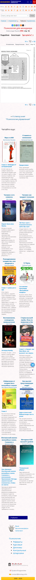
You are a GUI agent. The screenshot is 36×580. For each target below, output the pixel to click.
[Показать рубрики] (31, 2)
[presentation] (32, 44)
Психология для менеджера (18, 28)
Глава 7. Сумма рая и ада (9, 289)
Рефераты (17, 542)
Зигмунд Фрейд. (7, 350)
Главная (3, 21)
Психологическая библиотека (16, 2)
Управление (12, 21)
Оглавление (10, 44)
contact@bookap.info (19, 574)
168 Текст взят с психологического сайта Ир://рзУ (25, 225)
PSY (34, 2)
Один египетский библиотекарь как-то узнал (26, 414)
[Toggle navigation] (27, 1)
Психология (14, 538)
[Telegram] (19, 25)
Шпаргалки (18, 553)
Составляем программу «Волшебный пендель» (23, 289)
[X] (23, 25)
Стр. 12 (33, 44)
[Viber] (17, 25)
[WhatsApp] (14, 25)
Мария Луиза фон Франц (8, 225)
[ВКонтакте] (12, 25)
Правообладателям (18, 571)
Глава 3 (4, 411)
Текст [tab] (27, 44)
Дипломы (17, 547)
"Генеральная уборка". (24, 469)
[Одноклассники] (21, 25)
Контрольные (19, 550)
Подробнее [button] (4, 35)
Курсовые (17, 544)
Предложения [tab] (19, 44)
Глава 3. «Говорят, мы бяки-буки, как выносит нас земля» (26, 351)
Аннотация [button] (15, 35)
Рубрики (14, 518)
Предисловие (24, 165)
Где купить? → (28, 35)
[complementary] (18, 564)
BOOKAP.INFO (5, 2)
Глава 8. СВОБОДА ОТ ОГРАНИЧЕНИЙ (9, 166)
